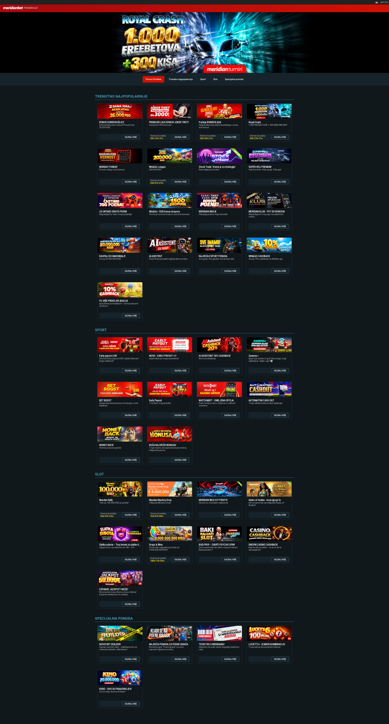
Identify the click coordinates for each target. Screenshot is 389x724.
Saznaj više (131, 137)
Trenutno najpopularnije (181, 79)
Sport (203, 79)
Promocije (30, 8)
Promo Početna (153, 79)
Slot (215, 79)
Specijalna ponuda (234, 79)
